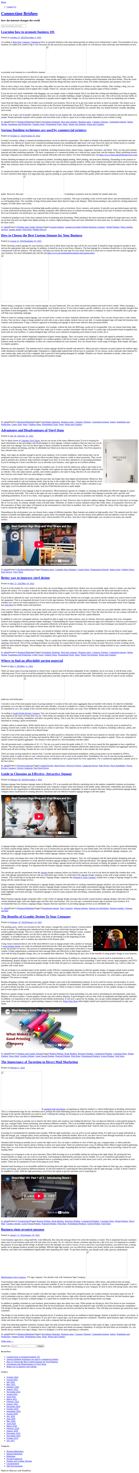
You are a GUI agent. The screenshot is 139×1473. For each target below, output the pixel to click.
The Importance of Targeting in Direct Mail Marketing (39, 1062)
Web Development (15, 1466)
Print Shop (27, 229)
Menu (3, 2)
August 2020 (12, 1414)
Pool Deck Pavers (41, 768)
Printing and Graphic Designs (30, 227)
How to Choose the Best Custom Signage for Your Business (41, 235)
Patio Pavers (104, 766)
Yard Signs (119, 1056)
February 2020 (13, 1428)
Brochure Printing (85, 1054)
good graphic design (11, 946)
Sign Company (66, 908)
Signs (65, 124)
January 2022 (12, 1389)
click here (9, 605)
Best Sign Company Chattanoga (26, 42)
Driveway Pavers (73, 766)
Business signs (84, 122)
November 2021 (13, 1392)
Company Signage (100, 122)
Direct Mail (14, 1056)
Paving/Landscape (25, 766)
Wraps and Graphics (95, 124)
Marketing (11, 1456)
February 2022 (13, 1387)
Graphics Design (27, 1056)
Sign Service (6, 572)
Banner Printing (56, 1054)
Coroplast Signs (120, 1054)
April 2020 (11, 1423)
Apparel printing (57, 227)
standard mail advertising (54, 1109)
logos (25, 424)
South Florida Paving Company (26, 713)
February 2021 (13, 1401)
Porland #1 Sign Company (84, 877)
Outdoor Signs (38, 124)
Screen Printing (107, 1056)
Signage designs (81, 908)
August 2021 (12, 1394)
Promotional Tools (54, 124)
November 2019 (13, 1436)
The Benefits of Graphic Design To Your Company (36, 916)
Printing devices (39, 229)
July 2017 (11, 1441)
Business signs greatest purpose (22, 1229)
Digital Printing (112, 227)
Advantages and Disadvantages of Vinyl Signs (32, 430)
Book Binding (70, 1054)
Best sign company (69, 122)
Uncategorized (24, 1221)
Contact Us (11, 7)
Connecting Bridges (19, 13)
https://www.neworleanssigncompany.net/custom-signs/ (71, 253)
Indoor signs (115, 569)
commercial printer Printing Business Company (85, 227)
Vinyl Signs (18, 572)
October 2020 (12, 1409)
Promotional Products (90, 1056)
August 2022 (12, 1379)
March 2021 (12, 1399)
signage (44, 872)
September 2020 (13, 1411)
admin (6, 122)
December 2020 (13, 1406)
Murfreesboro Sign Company (13, 1277)
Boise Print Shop (70, 1001)
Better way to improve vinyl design (25, 578)
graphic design (15, 229)
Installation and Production (19, 124)
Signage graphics (117, 908)
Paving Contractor (24, 768)
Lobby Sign (17, 424)
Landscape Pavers (90, 766)
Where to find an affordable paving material (32, 660)
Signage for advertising (99, 908)
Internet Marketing (14, 1454)
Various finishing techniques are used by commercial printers (43, 130)
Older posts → (7, 1341)
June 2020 (11, 1419)
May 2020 (11, 1421)
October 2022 (12, 1377)
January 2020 (12, 1431)
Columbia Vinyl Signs (30, 440)
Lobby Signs (37, 655)
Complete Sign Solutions (65, 569)
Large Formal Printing (44, 1056)
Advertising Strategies (50, 122)
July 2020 (11, 1416)
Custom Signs (83, 569)
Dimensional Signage (99, 569)
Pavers (129, 766)
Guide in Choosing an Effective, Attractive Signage (36, 774)
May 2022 (11, 1384)
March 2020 (12, 1426)
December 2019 (13, 1433)
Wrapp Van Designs (77, 124)
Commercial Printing (103, 1054)
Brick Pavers (59, 766)
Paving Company (8, 768)
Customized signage (117, 122)
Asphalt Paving (46, 766)
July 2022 (11, 1382)
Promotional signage (50, 908)
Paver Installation (117, 766)
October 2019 (12, 1438)
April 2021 (11, 1397)
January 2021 (12, 1404)
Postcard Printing (62, 1056)
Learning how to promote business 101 (28, 32)
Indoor (113, 422)
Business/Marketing (26, 122)
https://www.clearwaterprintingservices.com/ (118, 155)
